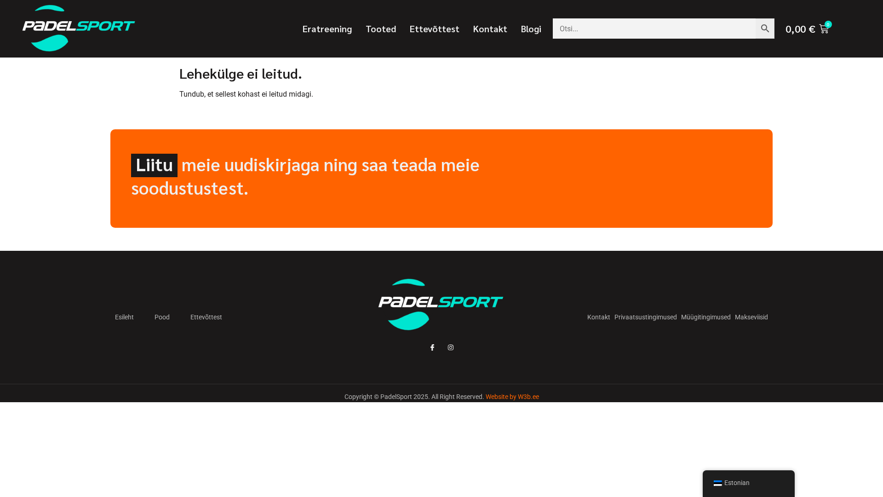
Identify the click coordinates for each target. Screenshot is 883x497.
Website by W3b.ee (512, 396)
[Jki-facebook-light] (432, 347)
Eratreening (327, 29)
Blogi (531, 29)
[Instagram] (450, 347)
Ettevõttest (434, 29)
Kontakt (490, 29)
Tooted (381, 29)
